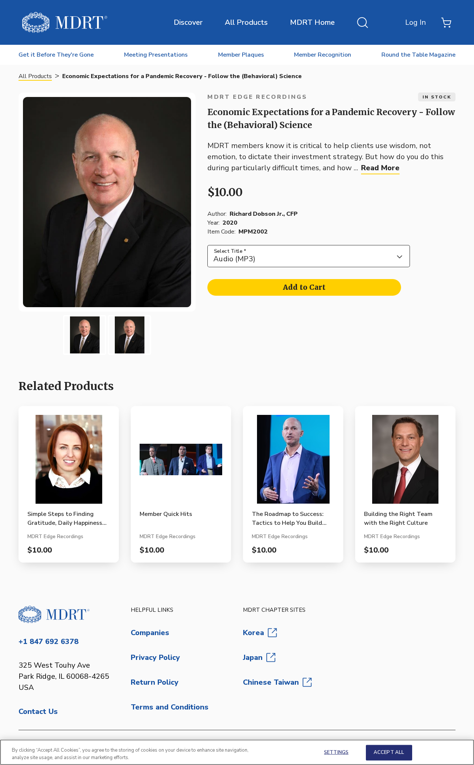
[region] (237, 752)
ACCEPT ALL (389, 752)
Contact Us (38, 712)
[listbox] (308, 256)
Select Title (230, 251)
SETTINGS (336, 752)
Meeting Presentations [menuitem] (156, 55)
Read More (380, 168)
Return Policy (154, 682)
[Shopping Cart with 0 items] (446, 22)
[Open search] (362, 22)
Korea (253, 633)
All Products (246, 22)
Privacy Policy (155, 657)
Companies (150, 633)
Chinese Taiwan (271, 682)
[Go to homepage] (69, 614)
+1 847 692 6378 (49, 642)
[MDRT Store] (64, 22)
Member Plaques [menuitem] (241, 55)
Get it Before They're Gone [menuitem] (56, 55)
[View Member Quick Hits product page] (181, 462)
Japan (253, 657)
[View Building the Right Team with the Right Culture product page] (405, 462)
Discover (188, 22)
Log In (415, 22)
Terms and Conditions (169, 707)
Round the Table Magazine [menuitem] (418, 55)
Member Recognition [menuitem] (322, 55)
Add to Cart (304, 287)
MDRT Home (312, 22)
